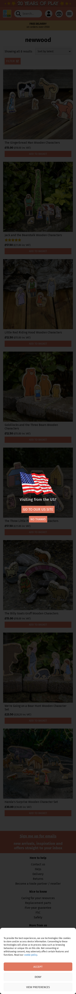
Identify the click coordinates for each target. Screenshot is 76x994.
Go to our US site (38, 509)
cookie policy (30, 955)
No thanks (38, 519)
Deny (38, 977)
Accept (38, 966)
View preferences (38, 987)
